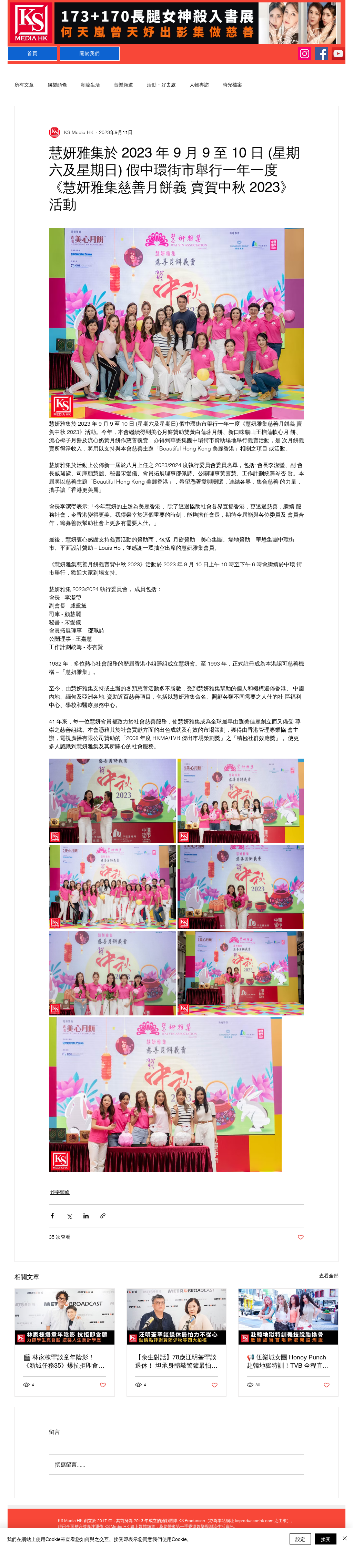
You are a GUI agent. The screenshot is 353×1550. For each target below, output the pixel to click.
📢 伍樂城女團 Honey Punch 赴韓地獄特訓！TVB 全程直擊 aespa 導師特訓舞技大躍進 (288, 1362)
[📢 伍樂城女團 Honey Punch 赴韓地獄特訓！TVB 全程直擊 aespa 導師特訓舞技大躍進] (288, 1317)
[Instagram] (304, 53)
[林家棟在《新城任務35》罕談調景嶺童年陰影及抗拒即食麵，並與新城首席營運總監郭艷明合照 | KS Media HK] (64, 1317)
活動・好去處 (161, 85)
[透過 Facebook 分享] (52, 1216)
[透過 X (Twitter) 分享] (69, 1216)
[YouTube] (338, 53)
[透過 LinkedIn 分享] (86, 1216)
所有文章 (24, 85)
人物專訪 (199, 85)
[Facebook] (321, 53)
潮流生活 (90, 85)
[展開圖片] (112, 801)
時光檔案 (232, 85)
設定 (300, 1539)
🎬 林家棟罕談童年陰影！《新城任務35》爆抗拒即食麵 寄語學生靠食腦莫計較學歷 (63, 1362)
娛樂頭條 (57, 85)
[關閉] (345, 1538)
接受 (326, 1539)
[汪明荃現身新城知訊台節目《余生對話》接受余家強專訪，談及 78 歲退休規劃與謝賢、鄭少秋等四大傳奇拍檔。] (176, 1317)
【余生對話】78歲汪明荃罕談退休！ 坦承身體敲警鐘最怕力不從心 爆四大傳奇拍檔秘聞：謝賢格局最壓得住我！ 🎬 (176, 1362)
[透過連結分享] (103, 1216)
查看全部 (329, 1276)
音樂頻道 (123, 85)
